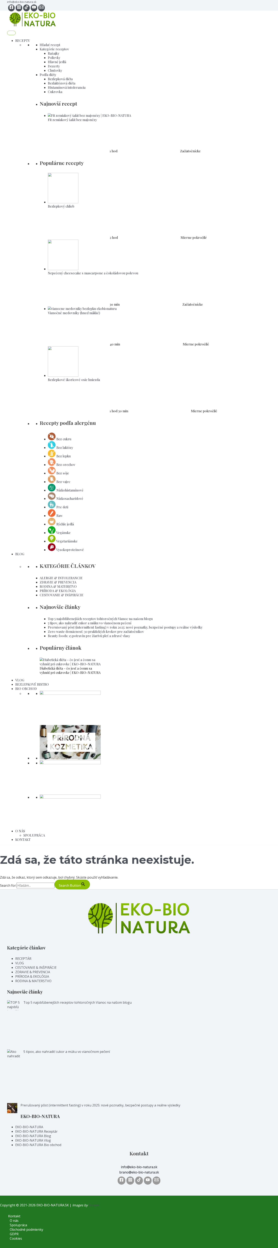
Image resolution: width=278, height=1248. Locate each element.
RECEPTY (22, 40)
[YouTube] (34, 7)
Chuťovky (55, 70)
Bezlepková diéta (60, 79)
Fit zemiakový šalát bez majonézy (72, 120)
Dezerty (54, 66)
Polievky (54, 57)
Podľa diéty (48, 75)
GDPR (14, 1234)
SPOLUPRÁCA (34, 835)
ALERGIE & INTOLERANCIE (61, 578)
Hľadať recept (50, 45)
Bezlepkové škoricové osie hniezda (74, 380)
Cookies (16, 1238)
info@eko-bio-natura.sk (21, 2)
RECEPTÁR (23, 958)
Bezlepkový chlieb (61, 206)
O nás (14, 1220)
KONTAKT (23, 839)
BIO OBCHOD (26, 688)
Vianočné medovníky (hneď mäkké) (74, 313)
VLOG (19, 680)
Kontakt (14, 1216)
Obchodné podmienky (26, 1229)
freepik (94, 1205)
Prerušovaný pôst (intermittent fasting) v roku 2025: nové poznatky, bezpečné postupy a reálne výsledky (125, 627)
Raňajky (53, 53)
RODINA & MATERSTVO (58, 586)
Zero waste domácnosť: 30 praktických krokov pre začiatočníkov (96, 631)
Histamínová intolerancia (66, 87)
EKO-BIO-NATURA (29, 1127)
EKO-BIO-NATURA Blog (33, 1136)
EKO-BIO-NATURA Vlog (33, 1140)
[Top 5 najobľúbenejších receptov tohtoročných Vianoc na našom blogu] (13, 1024)
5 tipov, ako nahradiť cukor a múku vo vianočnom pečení (89, 623)
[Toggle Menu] (11, 33)
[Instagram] (19, 7)
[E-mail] (41, 7)
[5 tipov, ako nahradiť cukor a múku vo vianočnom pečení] (13, 1076)
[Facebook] (11, 7)
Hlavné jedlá (57, 62)
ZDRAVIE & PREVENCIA (58, 582)
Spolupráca (18, 1225)
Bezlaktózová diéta (61, 83)
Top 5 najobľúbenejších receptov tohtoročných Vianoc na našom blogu (100, 619)
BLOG (19, 554)
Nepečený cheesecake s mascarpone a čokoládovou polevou (93, 273)
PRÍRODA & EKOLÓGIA (58, 591)
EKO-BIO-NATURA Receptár (36, 1131)
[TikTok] (26, 7)
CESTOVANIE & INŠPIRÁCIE (61, 595)
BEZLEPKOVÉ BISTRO (32, 684)
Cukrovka (55, 92)
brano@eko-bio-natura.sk (139, 1172)
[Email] (156, 1181)
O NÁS (20, 831)
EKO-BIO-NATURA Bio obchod (38, 1145)
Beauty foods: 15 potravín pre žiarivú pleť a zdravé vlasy (89, 636)
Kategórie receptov (54, 49)
